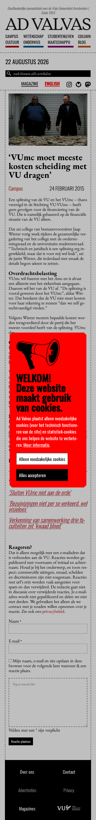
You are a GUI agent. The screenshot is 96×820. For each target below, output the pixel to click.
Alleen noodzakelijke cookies (42, 459)
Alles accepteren (32, 475)
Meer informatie (36, 445)
